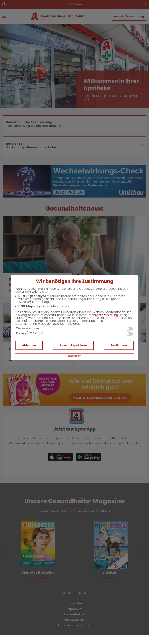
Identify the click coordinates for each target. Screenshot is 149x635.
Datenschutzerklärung (102, 315)
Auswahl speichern (73, 345)
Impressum (74, 355)
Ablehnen (29, 345)
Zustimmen (119, 345)
